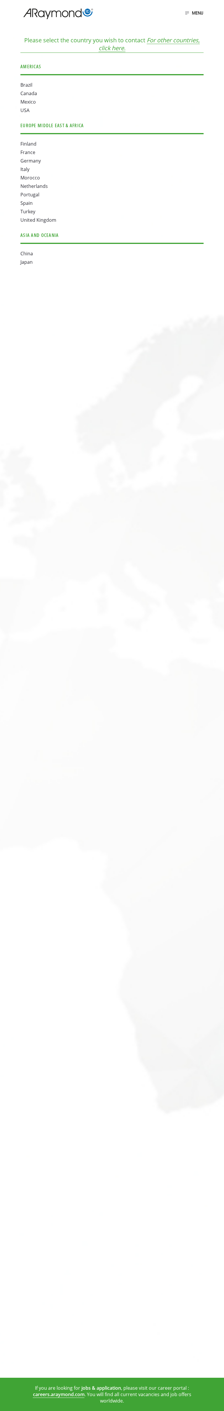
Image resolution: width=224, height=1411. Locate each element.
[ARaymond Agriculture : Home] (55, 13)
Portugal (29, 194)
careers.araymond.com (59, 1394)
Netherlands (34, 186)
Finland (28, 144)
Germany (30, 161)
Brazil (26, 85)
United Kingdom (38, 220)
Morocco (30, 177)
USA (24, 110)
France (27, 152)
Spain (26, 203)
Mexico (28, 102)
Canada (28, 93)
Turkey (27, 211)
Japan (26, 262)
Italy (24, 169)
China (26, 253)
